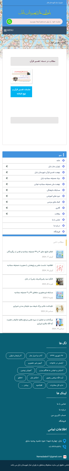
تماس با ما (56, 219)
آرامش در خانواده (56, 363)
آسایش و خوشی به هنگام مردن (51, 370)
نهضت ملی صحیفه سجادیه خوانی (47, 184)
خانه (63, 42)
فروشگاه (57, 231)
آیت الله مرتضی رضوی (54, 377)
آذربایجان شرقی (15, 355)
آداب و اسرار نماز (35, 355)
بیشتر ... (25, 385)
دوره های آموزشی (53, 196)
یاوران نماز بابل (54, 166)
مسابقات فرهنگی (53, 190)
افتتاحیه (39, 385)
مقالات (57, 214)
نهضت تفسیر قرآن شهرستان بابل (47, 172)
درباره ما (57, 225)
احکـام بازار (34, 377)
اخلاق (20, 377)
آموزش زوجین (26, 370)
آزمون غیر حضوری (35, 363)
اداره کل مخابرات (56, 385)
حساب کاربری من (58, 415)
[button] (10, 30)
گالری (58, 208)
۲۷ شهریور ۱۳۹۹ (56, 355)
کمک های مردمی (53, 202)
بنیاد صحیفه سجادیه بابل (50, 178)
